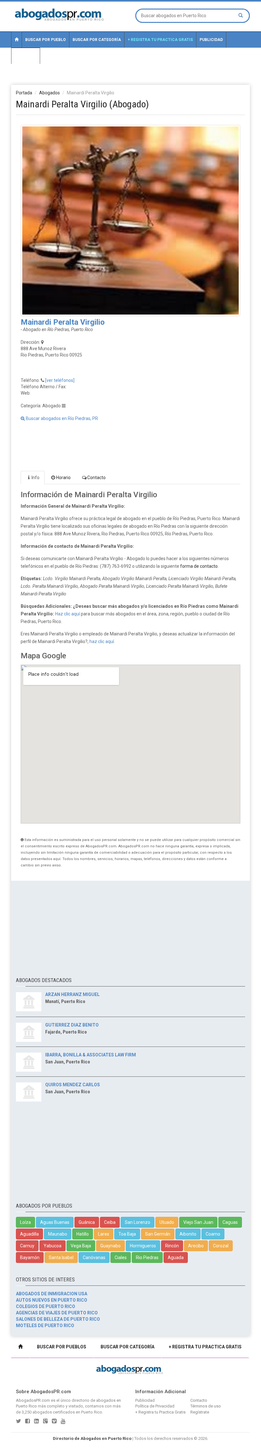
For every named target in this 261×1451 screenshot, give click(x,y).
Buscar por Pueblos (61, 1346)
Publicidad (211, 39)
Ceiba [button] (110, 1222)
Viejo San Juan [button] (198, 1222)
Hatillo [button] (82, 1234)
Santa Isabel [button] (61, 1257)
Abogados (49, 92)
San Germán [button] (157, 1234)
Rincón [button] (172, 1245)
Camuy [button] (27, 1245)
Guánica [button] (87, 1222)
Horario (63, 477)
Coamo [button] (213, 1234)
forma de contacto (199, 566)
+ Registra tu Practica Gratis (160, 39)
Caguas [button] (230, 1222)
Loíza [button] (25, 1222)
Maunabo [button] (57, 1234)
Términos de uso (205, 1406)
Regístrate (199, 1412)
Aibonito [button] (188, 1234)
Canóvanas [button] (94, 1257)
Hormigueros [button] (143, 1245)
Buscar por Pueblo (45, 39)
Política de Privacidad (154, 1406)
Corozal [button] (221, 1245)
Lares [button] (103, 1234)
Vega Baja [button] (81, 1245)
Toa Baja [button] (127, 1234)
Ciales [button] (121, 1257)
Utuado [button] (166, 1222)
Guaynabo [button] (110, 1245)
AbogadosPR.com (33, 1400)
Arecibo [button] (196, 1245)
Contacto (26, 56)
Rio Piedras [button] (147, 1257)
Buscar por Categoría (97, 39)
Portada (24, 92)
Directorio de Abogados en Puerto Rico (92, 1438)
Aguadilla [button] (29, 1234)
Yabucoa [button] (52, 1245)
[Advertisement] (130, 78)
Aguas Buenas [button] (54, 1222)
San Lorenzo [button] (137, 1222)
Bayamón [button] (29, 1257)
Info (35, 477)
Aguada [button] (176, 1257)
